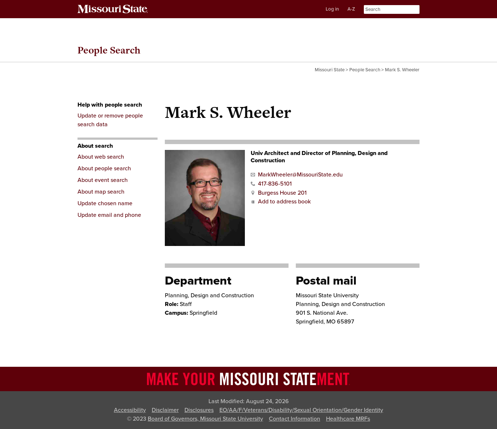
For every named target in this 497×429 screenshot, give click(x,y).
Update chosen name (104, 203)
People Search (108, 50)
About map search (100, 191)
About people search (104, 168)
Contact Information (294, 418)
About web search (100, 156)
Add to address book (284, 201)
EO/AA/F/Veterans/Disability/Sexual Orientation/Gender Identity (301, 410)
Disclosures (199, 410)
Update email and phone (109, 215)
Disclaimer (165, 410)
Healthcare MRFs (348, 418)
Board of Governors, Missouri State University (205, 418)
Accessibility (130, 410)
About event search (102, 180)
